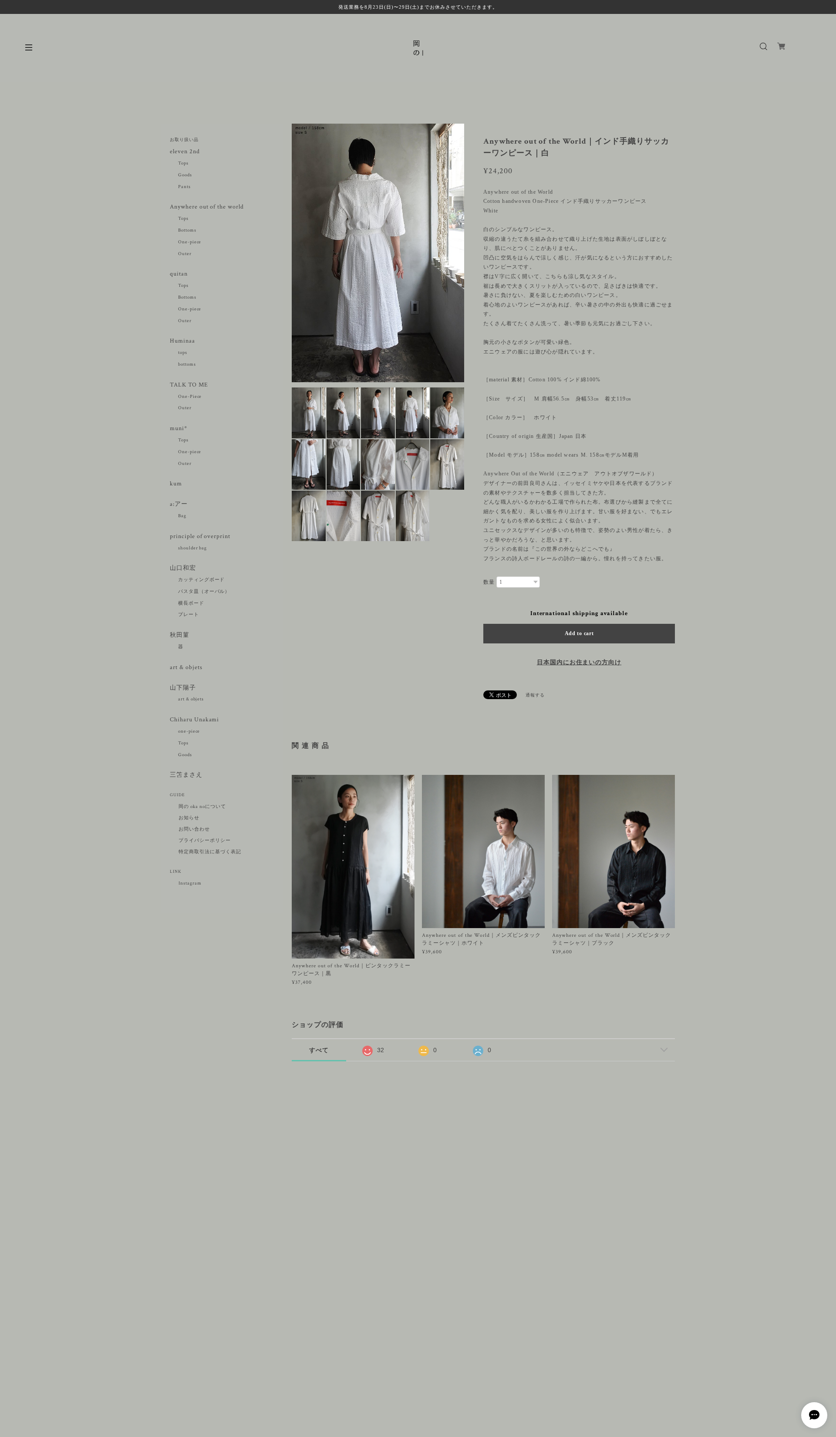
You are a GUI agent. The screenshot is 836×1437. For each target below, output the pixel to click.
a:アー (179, 504)
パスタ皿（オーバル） (204, 592)
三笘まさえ (186, 775)
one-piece (189, 731)
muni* (178, 428)
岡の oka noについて (202, 807)
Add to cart (579, 633)
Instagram (190, 883)
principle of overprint (203, 536)
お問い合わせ (194, 829)
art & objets (186, 667)
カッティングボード (201, 580)
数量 (489, 582)
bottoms (187, 364)
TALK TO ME (189, 385)
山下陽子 (183, 688)
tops (182, 353)
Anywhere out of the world (207, 207)
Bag (182, 516)
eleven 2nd (185, 151)
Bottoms (187, 230)
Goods (185, 175)
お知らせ (189, 818)
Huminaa (182, 341)
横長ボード (191, 603)
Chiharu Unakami (194, 720)
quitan (179, 274)
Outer (185, 254)
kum (176, 484)
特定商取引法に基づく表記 (210, 852)
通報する (535, 695)
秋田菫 (179, 635)
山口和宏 (183, 568)
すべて (319, 1050)
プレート (188, 615)
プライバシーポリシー (205, 841)
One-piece (190, 242)
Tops (183, 163)
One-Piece (190, 397)
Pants (184, 187)
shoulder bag (192, 548)
